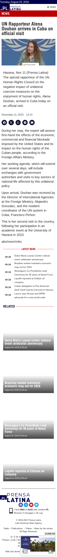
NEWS (53, 7)
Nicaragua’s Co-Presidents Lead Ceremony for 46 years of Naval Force (26, 428)
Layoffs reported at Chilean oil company (24, 472)
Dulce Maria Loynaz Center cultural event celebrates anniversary (28, 341)
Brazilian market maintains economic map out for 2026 (22, 384)
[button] (4, 122)
